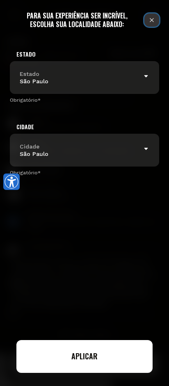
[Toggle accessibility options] (11, 182)
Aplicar (84, 356)
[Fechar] (151, 20)
